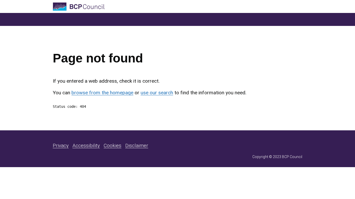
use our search (157, 93)
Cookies (112, 145)
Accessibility (86, 145)
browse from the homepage (102, 93)
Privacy (61, 145)
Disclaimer (136, 145)
